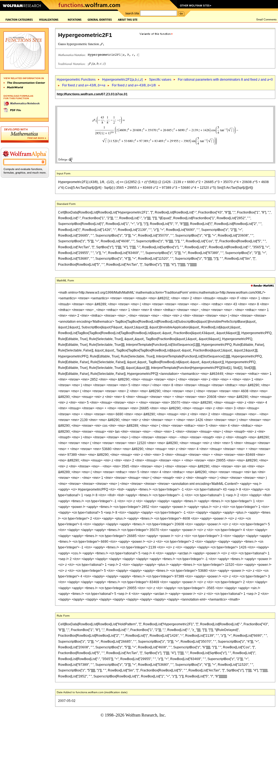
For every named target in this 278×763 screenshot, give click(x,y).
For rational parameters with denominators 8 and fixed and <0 (225, 79)
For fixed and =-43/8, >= (83, 85)
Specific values (160, 79)
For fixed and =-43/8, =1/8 (134, 85)
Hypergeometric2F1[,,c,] (122, 79)
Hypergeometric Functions (76, 79)
